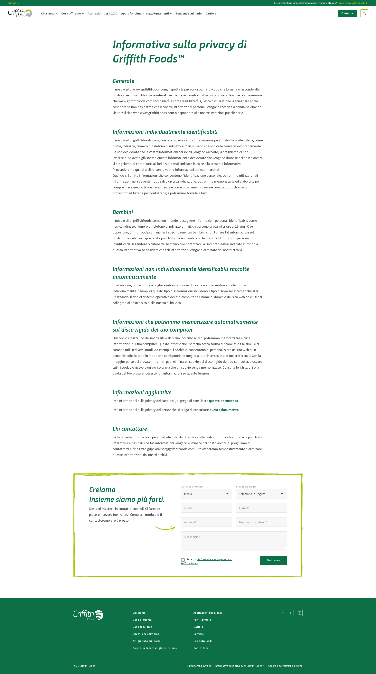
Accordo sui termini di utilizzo (285, 666)
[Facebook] (291, 613)
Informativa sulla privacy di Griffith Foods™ (239, 666)
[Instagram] (300, 613)
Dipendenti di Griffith (199, 666)
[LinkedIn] (282, 613)
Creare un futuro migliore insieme (155, 648)
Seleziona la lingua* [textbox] (252, 494)
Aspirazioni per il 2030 (207, 612)
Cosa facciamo (142, 627)
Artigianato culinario (147, 641)
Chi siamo (139, 612)
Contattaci (273, 560)
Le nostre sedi (202, 641)
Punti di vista (202, 620)
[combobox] (206, 493)
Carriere (198, 634)
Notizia (198, 627)
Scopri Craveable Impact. (352, 2)
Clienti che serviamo (146, 634)
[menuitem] (282, 613)
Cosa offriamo (142, 620)
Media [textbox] (188, 494)
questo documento (223, 400)
